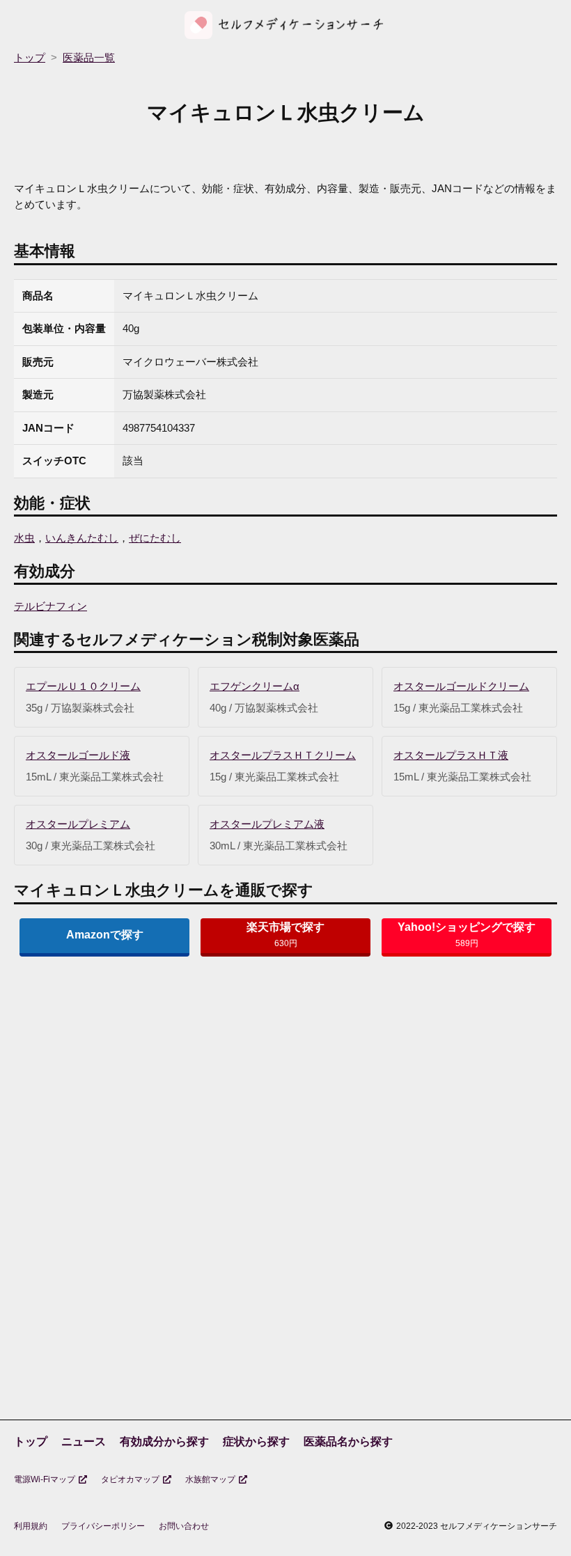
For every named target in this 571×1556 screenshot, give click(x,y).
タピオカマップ (130, 1479)
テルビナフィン (50, 606)
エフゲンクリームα (254, 686)
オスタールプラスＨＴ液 (450, 755)
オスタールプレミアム (78, 824)
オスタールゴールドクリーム (461, 686)
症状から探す (256, 1441)
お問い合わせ (184, 1526)
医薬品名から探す (348, 1441)
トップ (30, 1441)
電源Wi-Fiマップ (44, 1479)
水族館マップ (210, 1479)
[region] (285, 1076)
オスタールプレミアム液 (267, 824)
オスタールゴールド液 (78, 755)
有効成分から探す (164, 1441)
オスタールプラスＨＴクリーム (283, 755)
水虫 (24, 538)
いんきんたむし (81, 538)
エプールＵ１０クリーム (83, 686)
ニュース (83, 1441)
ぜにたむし (155, 538)
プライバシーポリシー (103, 1526)
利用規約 (30, 1526)
